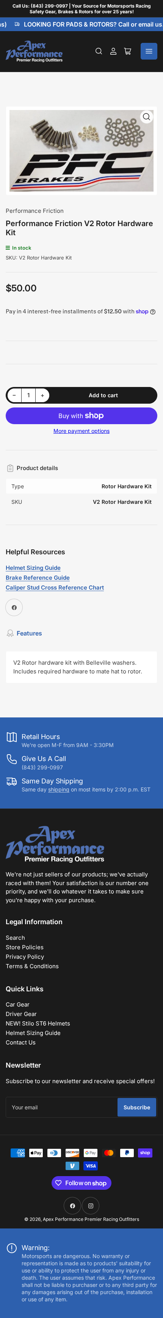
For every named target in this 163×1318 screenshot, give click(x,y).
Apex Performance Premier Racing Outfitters (91, 1219)
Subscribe (137, 1107)
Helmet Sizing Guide (33, 1032)
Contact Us (21, 1042)
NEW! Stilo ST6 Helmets (38, 1023)
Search (15, 937)
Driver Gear (21, 1014)
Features (29, 633)
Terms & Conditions (32, 966)
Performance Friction (35, 210)
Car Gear (18, 1004)
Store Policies (25, 947)
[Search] (99, 51)
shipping (58, 789)
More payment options (81, 431)
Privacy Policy (25, 956)
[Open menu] (149, 51)
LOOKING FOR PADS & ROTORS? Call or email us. (90, 24)
